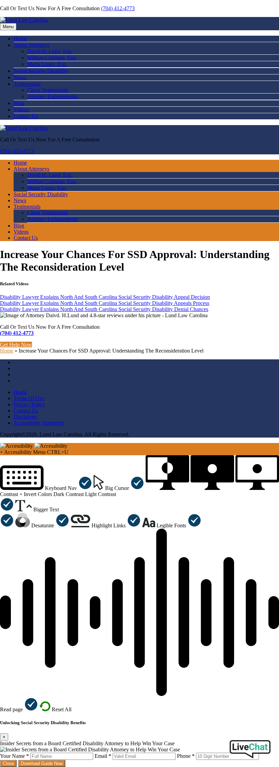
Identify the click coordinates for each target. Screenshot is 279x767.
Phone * (186, 756)
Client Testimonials (47, 90)
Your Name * (14, 756)
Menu (8, 26)
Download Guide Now (42, 763)
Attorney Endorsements (52, 96)
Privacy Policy (29, 404)
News (20, 77)
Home (20, 38)
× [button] (1, 452)
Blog (19, 103)
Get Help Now (16, 344)
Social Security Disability (41, 71)
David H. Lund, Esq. (49, 51)
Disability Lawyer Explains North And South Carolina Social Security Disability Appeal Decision (105, 297)
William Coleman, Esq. (52, 58)
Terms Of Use (29, 398)
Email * (103, 756)
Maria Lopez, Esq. (47, 64)
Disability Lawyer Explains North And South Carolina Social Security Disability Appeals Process (104, 303)
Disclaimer (25, 417)
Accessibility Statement (39, 423)
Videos (21, 110)
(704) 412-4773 (118, 8)
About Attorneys (31, 45)
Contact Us (26, 116)
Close (8, 763)
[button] (46, 488)
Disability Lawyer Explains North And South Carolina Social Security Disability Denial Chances (104, 309)
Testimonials (27, 84)
